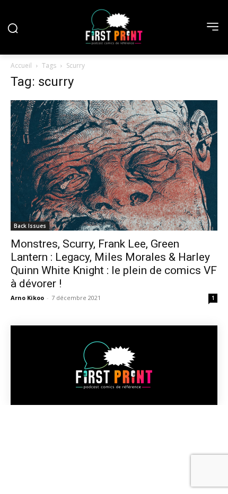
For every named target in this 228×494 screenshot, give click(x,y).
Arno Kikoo (27, 298)
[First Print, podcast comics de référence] (114, 27)
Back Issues (30, 226)
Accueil (21, 65)
